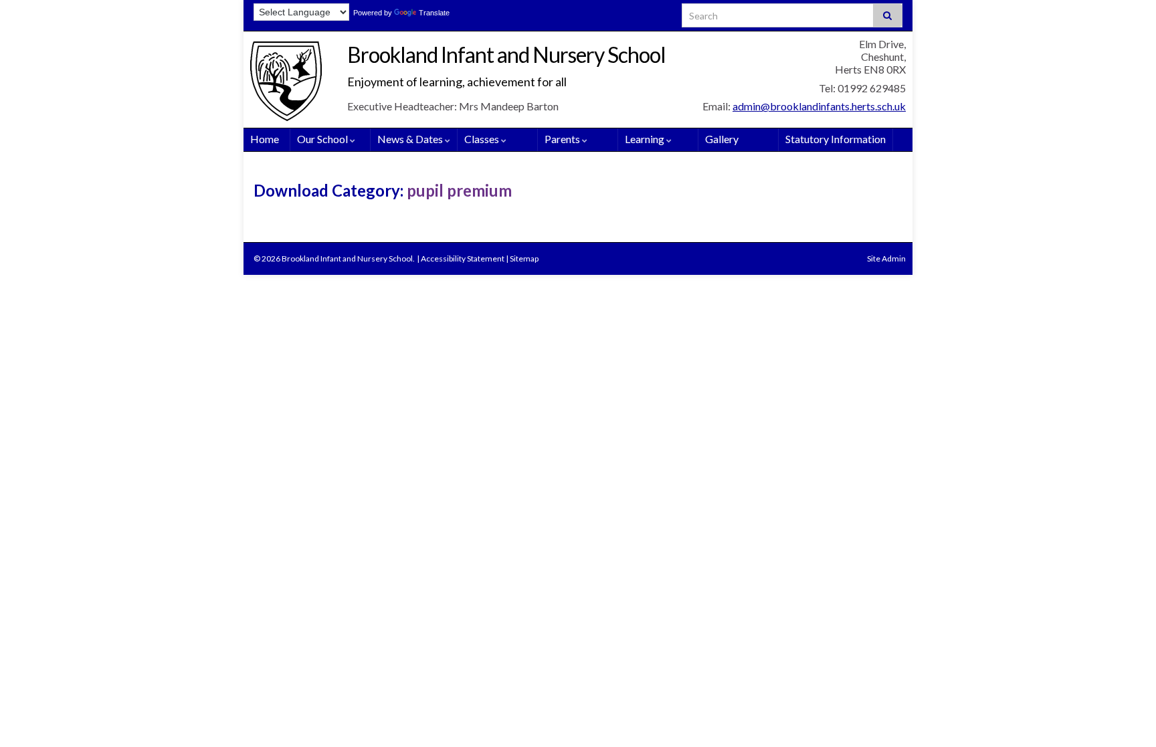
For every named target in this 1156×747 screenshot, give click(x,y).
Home (264, 138)
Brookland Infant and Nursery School (506, 54)
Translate (434, 13)
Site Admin (886, 258)
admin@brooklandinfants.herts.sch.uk (819, 106)
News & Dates (411, 138)
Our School (323, 138)
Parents (563, 138)
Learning (645, 138)
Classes (482, 138)
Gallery (722, 138)
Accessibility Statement (462, 258)
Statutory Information (835, 138)
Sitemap (524, 258)
